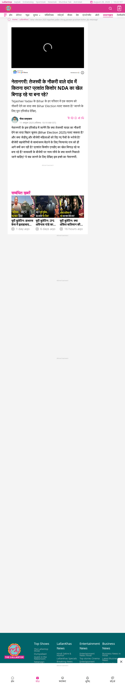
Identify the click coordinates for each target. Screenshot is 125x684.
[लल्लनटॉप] (8, 8)
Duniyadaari (40, 653)
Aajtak (17, 1)
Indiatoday (28, 1)
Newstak (52, 1)
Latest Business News (110, 659)
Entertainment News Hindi (87, 654)
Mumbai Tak (65, 1)
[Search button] (110, 8)
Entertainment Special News (87, 662)
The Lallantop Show (41, 649)
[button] (119, 8)
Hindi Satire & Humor (64, 654)
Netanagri (39, 661)
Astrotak (78, 1)
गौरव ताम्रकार (26, 118)
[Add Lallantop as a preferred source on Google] (74, 73)
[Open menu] (5, 15)
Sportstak (41, 1)
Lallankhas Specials (67, 658)
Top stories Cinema (90, 658)
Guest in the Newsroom (40, 657)
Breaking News (65, 661)
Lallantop (7, 1)
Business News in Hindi (111, 654)
